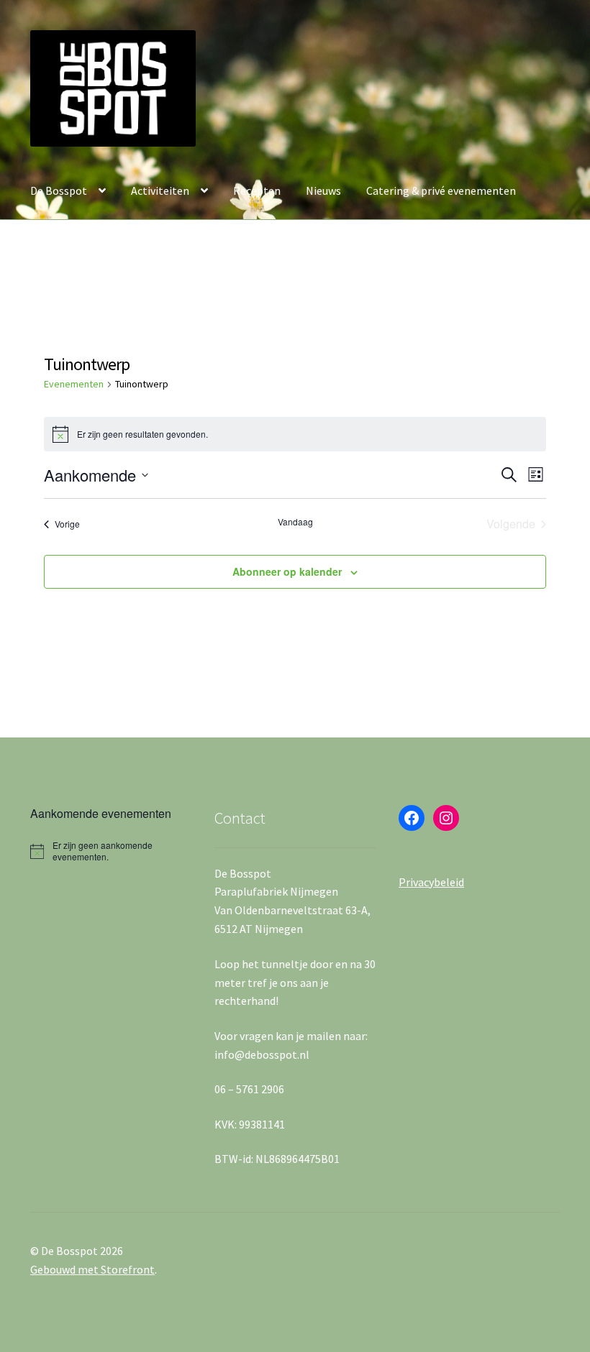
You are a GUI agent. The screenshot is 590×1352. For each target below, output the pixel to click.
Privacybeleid (431, 882)
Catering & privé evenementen (441, 190)
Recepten (257, 190)
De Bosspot (58, 190)
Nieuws (323, 190)
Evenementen (74, 383)
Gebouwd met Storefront (92, 1269)
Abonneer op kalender (287, 571)
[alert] (110, 851)
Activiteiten (160, 190)
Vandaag (295, 522)
